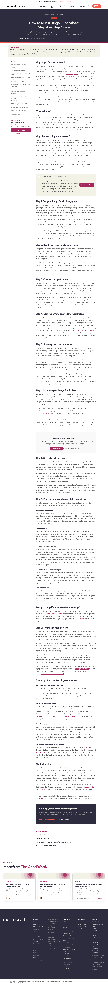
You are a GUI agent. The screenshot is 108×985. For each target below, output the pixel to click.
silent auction (40, 753)
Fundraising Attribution (66, 952)
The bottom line (15, 114)
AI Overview (51, 935)
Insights (35, 924)
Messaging (36, 931)
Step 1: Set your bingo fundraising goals (20, 73)
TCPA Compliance (97, 960)
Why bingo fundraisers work (18, 64)
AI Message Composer (54, 941)
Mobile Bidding (37, 948)
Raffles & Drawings (42, 838)
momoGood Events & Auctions (46, 835)
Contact (94, 939)
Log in (88, 6)
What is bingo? (15, 67)
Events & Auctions (38, 941)
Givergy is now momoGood (96, 947)
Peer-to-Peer (36, 936)
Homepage (95, 942)
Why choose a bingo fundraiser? (20, 70)
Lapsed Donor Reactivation (67, 958)
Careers (82, 6)
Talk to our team (80, 619)
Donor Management (68, 931)
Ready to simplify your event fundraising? (19, 104)
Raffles (35, 950)
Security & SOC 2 (96, 964)
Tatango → (62, 1)
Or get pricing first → (17, 133)
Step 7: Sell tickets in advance (19, 96)
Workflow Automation (66, 941)
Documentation (96, 971)
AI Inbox (50, 946)
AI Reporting (51, 948)
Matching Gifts (51, 923)
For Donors (81, 922)
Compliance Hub (97, 957)
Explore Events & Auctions (47, 819)
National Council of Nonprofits (85, 330)
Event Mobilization (68, 962)
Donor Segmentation (69, 949)
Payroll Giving (51, 929)
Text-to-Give (36, 934)
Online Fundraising (68, 938)
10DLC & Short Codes (98, 962)
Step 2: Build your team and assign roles (20, 78)
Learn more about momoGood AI (52, 674)
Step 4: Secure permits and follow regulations (20, 85)
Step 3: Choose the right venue (19, 81)
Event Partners (37, 960)
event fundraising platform (54, 614)
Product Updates (38, 926)
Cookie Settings (22, 982)
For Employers (82, 924)
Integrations (42, 6)
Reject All (86, 982)
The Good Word (52, 6)
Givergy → (69, 1)
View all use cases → (68, 973)
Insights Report (62, 6)
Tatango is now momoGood (96, 951)
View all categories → (68, 944)
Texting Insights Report (96, 927)
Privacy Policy (14, 982)
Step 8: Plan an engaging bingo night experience (21, 99)
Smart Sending (52, 939)
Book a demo (21, 130)
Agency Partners (38, 957)
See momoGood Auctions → (73, 448)
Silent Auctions (37, 943)
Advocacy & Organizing (66, 927)
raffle (82, 162)
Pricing (35, 952)
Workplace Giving (53, 921)
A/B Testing (51, 943)
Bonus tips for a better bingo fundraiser (19, 111)
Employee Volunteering (51, 926)
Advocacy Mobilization (66, 967)
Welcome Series (67, 970)
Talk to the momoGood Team (46, 845)
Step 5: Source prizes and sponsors (21, 89)
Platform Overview (38, 922)
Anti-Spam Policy (97, 966)
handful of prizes (72, 74)
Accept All (96, 982)
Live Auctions (36, 946)
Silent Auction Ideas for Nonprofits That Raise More (54, 842)
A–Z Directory (67, 922)
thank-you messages (82, 669)
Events (94, 935)
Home (47, 14)
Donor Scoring (51, 937)
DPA (93, 974)
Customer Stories (97, 924)
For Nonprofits (82, 926)
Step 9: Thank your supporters (19, 107)
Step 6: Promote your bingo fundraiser (18, 92)
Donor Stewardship (68, 956)
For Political (81, 929)
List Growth (66, 964)
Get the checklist (86, 185)
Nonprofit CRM (67, 935)
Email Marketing (67, 933)
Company (73, 6)
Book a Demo (96, 6)
